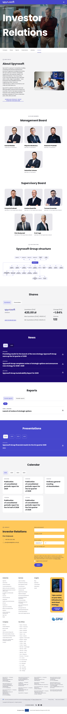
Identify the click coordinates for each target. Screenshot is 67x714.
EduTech (4, 595)
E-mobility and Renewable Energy (8, 593)
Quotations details (10, 320)
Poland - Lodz (22, 634)
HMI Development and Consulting (22, 602)
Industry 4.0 (5, 604)
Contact (39, 50)
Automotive (5, 582)
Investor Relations (6, 626)
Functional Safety (21, 600)
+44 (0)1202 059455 (29, 705)
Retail (4, 616)
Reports (17, 50)
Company (5, 50)
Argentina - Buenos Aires (25, 637)
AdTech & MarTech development (6, 613)
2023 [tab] (24, 436)
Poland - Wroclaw (23, 624)
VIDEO (4, 448)
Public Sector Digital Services (24, 613)
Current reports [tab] (8, 398)
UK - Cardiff (22, 665)
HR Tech (4, 603)
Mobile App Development (23, 609)
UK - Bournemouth (23, 659)
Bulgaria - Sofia (23, 641)
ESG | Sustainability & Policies (8, 633)
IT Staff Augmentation (22, 611)
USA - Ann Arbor (23, 667)
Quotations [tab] (7, 302)
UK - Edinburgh (23, 663)
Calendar (32, 50)
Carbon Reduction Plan (7, 637)
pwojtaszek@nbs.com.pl (12, 542)
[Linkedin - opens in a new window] (38, 705)
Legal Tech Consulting (7, 606)
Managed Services (22, 607)
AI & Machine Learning (22, 582)
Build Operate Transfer (22, 584)
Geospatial (5, 599)
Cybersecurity (21, 590)
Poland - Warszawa (24, 626)
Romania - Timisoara (24, 656)
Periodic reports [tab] (20, 398)
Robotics (4, 610)
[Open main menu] (63, 2)
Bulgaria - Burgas (23, 639)
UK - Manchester (23, 661)
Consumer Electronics (7, 586)
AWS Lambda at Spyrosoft (8, 632)
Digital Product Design (22, 591)
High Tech (5, 615)
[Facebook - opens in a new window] (41, 705)
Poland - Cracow (23, 628)
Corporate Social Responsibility (9, 635)
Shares (11, 50)
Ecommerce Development (23, 595)
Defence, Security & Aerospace (9, 588)
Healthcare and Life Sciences (8, 601)
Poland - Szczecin (23, 632)
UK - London (22, 657)
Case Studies (37, 584)
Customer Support (22, 588)
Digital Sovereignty (22, 593)
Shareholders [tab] (17, 302)
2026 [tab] (5, 345)
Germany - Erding (23, 650)
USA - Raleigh (22, 670)
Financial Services (6, 597)
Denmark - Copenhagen (24, 646)
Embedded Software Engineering (22, 598)
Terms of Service (36, 699)
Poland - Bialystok (23, 630)
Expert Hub (36, 582)
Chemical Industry (6, 584)
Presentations (25, 50)
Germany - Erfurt (23, 652)
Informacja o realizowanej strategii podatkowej (8, 640)
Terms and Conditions (59, 699)
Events (35, 588)
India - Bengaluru (23, 654)
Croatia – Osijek (23, 643)
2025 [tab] (11, 345)
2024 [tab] (18, 436)
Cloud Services (21, 586)
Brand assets (5, 628)
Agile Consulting (21, 580)
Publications (36, 586)
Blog (35, 580)
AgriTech (4, 580)
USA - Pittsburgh (23, 668)
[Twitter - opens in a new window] (36, 705)
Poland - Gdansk (23, 635)
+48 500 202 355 (10, 539)
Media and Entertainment (8, 608)
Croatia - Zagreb (23, 645)
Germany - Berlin (23, 648)
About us (4, 624)
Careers (4, 630)
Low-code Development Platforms (23, 605)
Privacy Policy (57, 558)
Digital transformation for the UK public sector (9, 590)
